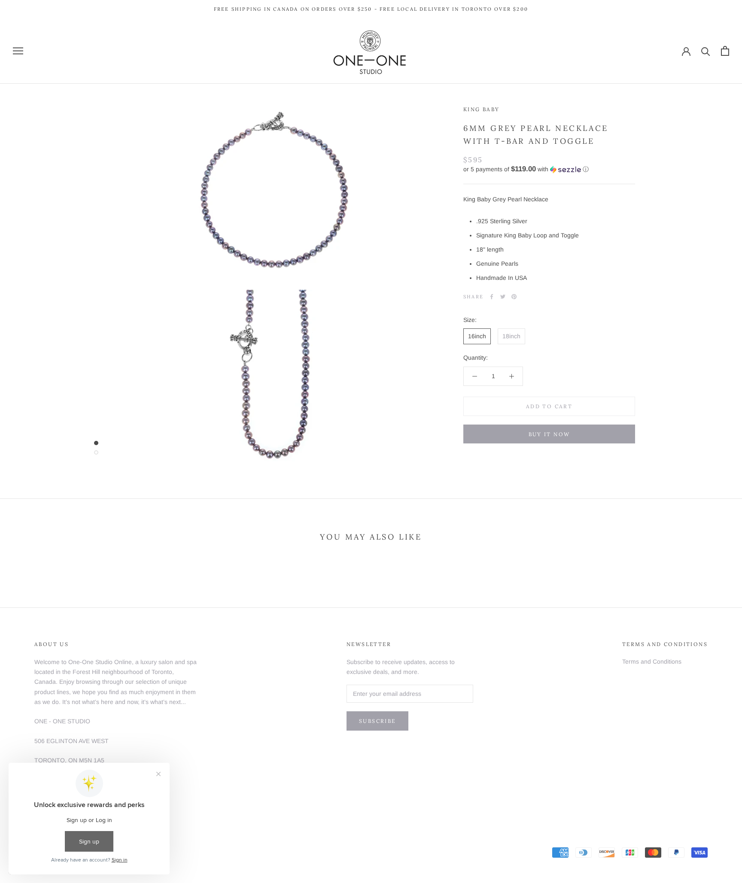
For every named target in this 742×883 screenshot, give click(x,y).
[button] (549, 169)
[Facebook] (491, 296)
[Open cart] (725, 51)
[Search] (705, 50)
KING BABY (481, 109)
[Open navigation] (18, 51)
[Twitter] (502, 296)
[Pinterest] (514, 296)
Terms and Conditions (651, 661)
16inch (477, 336)
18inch (511, 336)
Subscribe (377, 721)
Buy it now (549, 434)
